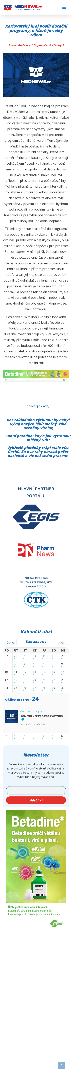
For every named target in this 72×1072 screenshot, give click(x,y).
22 (53, 680)
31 (44, 656)
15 (53, 672)
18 (15, 680)
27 (6, 656)
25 (15, 688)
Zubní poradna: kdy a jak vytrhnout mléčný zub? (38, 437)
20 (34, 680)
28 (15, 656)
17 (6, 680)
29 (25, 656)
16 (62, 672)
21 (44, 680)
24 (6, 688)
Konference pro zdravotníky (42, 716)
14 (44, 672)
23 (62, 680)
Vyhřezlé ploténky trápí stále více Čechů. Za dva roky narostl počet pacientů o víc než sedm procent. (38, 451)
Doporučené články (47, 45)
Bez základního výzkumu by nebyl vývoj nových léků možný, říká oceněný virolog (38, 423)
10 (6, 672)
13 (34, 672)
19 (25, 680)
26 (25, 688)
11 (15, 672)
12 (25, 672)
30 (34, 656)
